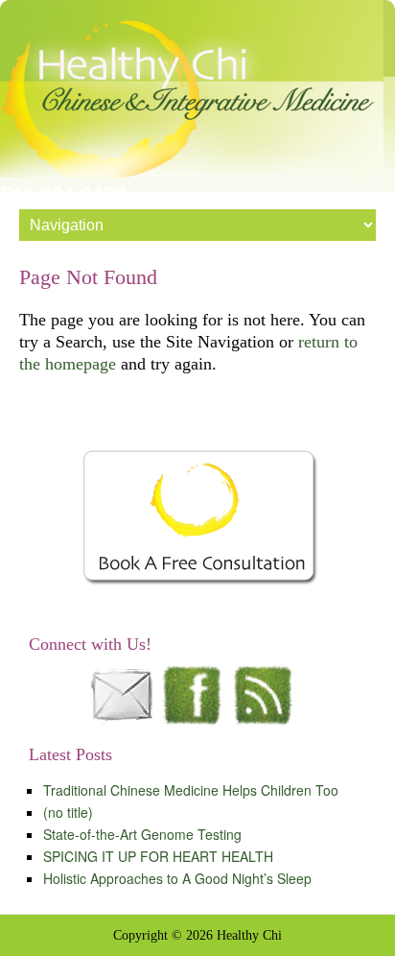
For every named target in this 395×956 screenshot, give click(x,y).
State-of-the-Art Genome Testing (142, 834)
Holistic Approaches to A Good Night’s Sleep (177, 878)
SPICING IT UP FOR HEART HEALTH (158, 856)
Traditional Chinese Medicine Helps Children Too (190, 790)
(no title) (68, 812)
